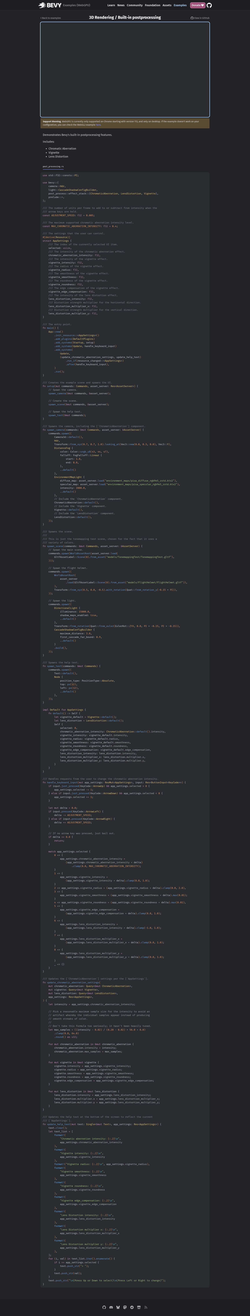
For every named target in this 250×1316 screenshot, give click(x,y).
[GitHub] (104, 1307)
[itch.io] (138, 1307)
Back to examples (51, 18)
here (98, 124)
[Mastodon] (125, 1307)
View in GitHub (201, 18)
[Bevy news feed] (145, 1307)
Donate (196, 5)
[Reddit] (131, 1307)
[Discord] (111, 1307)
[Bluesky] (118, 1307)
